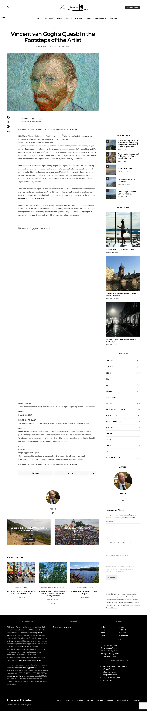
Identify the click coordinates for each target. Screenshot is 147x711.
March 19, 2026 (122, 171)
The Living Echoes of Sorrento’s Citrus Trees (127, 193)
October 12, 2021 (52, 599)
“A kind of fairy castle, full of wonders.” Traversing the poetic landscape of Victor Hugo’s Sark (128, 143)
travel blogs (36, 660)
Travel (62, 588)
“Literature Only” (125, 168)
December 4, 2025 (112, 252)
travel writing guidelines (27, 667)
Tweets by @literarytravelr (63, 627)
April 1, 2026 (122, 161)
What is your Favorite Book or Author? (119, 547)
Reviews (109, 427)
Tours (69, 18)
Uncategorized (113, 458)
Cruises (109, 379)
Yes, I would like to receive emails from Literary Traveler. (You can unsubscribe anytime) (121, 569)
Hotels (78, 18)
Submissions (100, 18)
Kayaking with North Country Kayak (84, 592)
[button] (51, 603)
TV (107, 451)
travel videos (23, 660)
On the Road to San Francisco (126, 180)
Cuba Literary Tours (108, 656)
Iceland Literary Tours (109, 651)
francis (53, 509)
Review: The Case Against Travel (120, 249)
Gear (108, 385)
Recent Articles (80, 524)
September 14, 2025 (112, 298)
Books (59, 18)
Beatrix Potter (108, 680)
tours (21, 646)
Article (103, 627)
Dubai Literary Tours (109, 645)
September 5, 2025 (112, 344)
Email (108, 538)
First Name (109, 521)
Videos (88, 18)
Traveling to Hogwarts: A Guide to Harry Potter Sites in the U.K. (128, 156)
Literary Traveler (19, 700)
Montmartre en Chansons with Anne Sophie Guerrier (21, 592)
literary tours (14, 641)
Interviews (111, 397)
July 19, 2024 (21, 597)
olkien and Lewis (109, 672)
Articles (49, 18)
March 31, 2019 (41, 47)
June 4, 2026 (122, 149)
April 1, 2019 (77, 534)
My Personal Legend (115, 409)
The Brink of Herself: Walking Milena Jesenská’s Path (121, 294)
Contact (114, 18)
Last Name (109, 530)
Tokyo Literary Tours (109, 648)
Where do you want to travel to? (118, 555)
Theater (109, 433)
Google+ (124, 635)
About (39, 18)
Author (109, 367)
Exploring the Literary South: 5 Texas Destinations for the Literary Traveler (52, 593)
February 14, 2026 (124, 184)
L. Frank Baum (108, 669)
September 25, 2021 (84, 597)
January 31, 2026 (123, 196)
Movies (109, 403)
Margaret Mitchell (109, 674)
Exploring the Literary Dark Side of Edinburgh (121, 340)
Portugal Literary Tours (110, 653)
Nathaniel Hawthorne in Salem (114, 666)
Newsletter (111, 415)
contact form (18, 676)
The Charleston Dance (111, 677)
